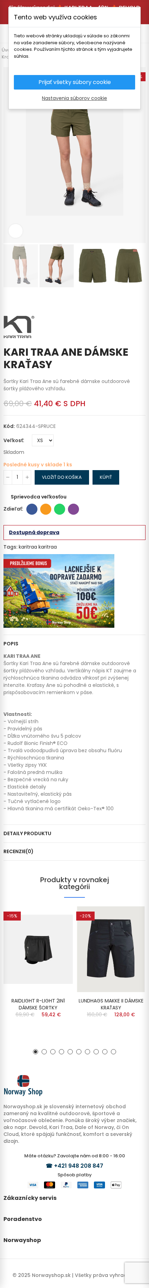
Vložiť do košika (62, 477)
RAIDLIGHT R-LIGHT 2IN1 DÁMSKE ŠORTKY (38, 1004)
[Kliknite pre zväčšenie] (16, 231)
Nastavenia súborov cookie (74, 98)
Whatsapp (59, 509)
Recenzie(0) (18, 851)
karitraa (28, 546)
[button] (10, 155)
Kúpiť (106, 477)
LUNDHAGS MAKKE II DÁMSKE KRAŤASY (111, 1004)
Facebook (31, 509)
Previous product (130, 301)
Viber (73, 509)
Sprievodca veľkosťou (39, 496)
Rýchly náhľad (55, 918)
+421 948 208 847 (78, 1166)
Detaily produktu (27, 833)
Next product (140, 301)
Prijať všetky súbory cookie (74, 82)
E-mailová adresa (45, 509)
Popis (10, 643)
